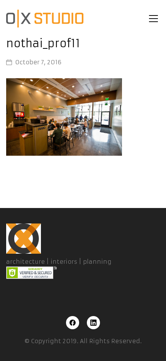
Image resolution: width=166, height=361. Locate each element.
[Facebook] (72, 322)
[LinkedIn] (93, 322)
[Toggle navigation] (153, 18)
